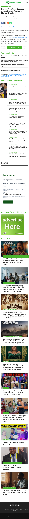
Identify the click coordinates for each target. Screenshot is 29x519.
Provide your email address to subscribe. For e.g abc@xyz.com (13, 190)
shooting (7, 76)
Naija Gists (9, 16)
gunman (15, 75)
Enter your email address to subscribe (14, 183)
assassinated (12, 74)
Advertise (7, 509)
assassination (18, 74)
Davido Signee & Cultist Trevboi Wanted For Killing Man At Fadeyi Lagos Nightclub (14, 61)
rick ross (20, 75)
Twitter (15, 510)
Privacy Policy (19, 509)
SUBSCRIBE (8, 202)
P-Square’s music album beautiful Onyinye (16, 37)
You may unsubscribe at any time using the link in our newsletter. (14, 197)
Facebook (25, 509)
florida (3, 75)
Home (2, 509)
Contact (12, 509)
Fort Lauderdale (9, 75)
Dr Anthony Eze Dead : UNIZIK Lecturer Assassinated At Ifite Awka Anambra (11, 69)
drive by (24, 74)
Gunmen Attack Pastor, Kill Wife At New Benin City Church (14, 56)
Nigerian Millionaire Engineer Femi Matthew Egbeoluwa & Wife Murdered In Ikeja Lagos (12, 65)
